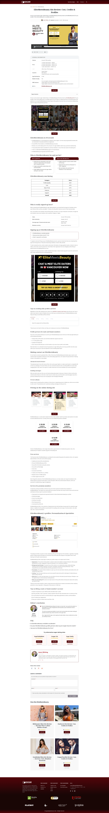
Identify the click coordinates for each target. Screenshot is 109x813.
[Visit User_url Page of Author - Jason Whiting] (39, 660)
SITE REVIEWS (63, 785)
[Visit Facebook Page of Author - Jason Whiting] (40, 660)
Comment (33, 679)
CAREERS (42, 788)
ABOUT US (42, 785)
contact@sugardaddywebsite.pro (76, 785)
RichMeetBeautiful (70, 98)
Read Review (39, 644)
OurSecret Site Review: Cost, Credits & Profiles (67, 724)
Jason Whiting (45, 20)
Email (56, 688)
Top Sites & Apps (71, 2)
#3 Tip (42, 318)
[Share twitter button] (35, 668)
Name (32, 688)
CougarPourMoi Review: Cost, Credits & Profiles (66, 758)
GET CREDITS (42, 430)
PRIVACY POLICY (53, 787)
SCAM (51, 790)
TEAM (51, 788)
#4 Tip (47, 318)
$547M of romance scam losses (59, 311)
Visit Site (54, 90)
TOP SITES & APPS (63, 787)
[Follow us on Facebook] (70, 791)
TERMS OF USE (53, 785)
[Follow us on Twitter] (72, 791)
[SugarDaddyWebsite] (25, 2)
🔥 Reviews (35, 6)
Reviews (82, 2)
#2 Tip (37, 318)
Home (31, 6)
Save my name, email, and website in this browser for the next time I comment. (49, 693)
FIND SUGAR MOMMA (64, 783)
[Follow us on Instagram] (74, 791)
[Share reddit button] (42, 668)
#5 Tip (52, 318)
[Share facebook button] (31, 668)
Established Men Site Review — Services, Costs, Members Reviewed (42, 758)
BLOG (71, 783)
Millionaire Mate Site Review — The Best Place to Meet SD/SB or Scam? (42, 725)
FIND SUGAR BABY (44, 783)
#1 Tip (33, 318)
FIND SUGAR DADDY (54, 783)
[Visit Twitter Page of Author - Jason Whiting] (42, 660)
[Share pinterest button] (38, 668)
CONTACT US (43, 787)
